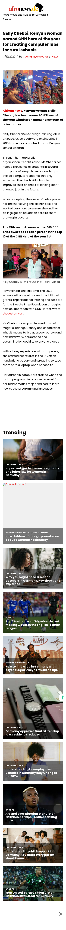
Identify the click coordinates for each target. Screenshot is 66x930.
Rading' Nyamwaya (35, 56)
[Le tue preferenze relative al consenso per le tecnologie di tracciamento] (62, 697)
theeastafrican (13, 313)
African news (12, 111)
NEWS (55, 56)
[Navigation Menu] (59, 12)
